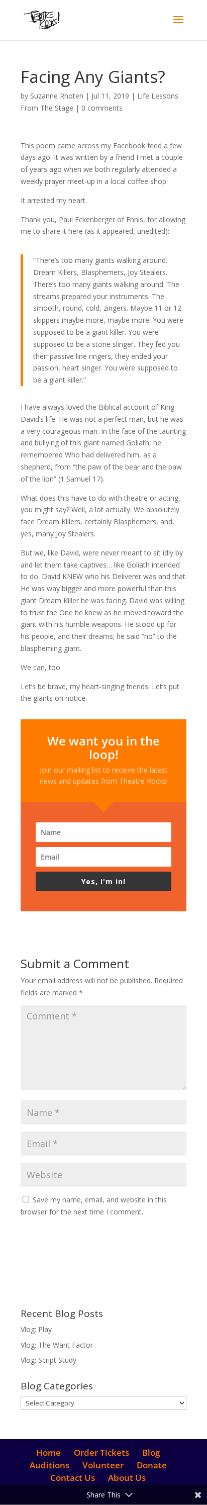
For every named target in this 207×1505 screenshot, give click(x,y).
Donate (152, 1465)
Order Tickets (101, 1452)
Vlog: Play (36, 1329)
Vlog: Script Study (48, 1360)
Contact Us (72, 1477)
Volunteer (103, 1465)
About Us (127, 1477)
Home (48, 1452)
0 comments (102, 108)
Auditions (49, 1465)
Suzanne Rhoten (56, 96)
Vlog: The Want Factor (57, 1345)
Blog (151, 1452)
